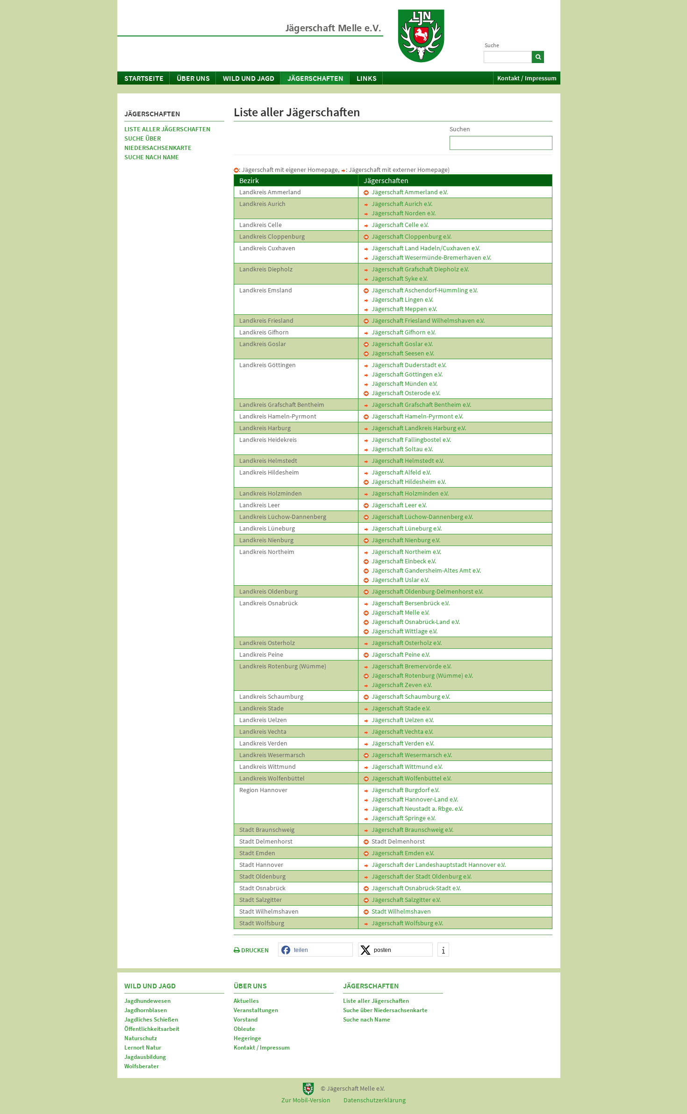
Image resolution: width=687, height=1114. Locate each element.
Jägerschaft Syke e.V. (398, 278)
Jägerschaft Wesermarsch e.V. (410, 755)
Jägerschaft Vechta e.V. (401, 731)
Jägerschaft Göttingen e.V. (406, 374)
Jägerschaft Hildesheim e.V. (407, 481)
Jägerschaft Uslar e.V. (399, 579)
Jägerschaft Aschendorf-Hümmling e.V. (423, 290)
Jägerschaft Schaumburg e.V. (409, 696)
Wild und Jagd (248, 78)
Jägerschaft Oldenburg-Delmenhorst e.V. (426, 591)
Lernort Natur (142, 1047)
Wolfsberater (141, 1066)
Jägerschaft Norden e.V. (402, 213)
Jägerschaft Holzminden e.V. (409, 493)
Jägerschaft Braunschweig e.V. (411, 829)
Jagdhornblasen (145, 1010)
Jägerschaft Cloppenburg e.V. (410, 236)
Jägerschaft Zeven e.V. (400, 685)
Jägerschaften (315, 78)
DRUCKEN (254, 950)
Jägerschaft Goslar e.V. (401, 344)
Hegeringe (247, 1038)
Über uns (193, 78)
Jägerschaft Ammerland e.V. (408, 192)
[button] (315, 950)
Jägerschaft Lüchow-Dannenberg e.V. (421, 516)
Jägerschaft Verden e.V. (401, 743)
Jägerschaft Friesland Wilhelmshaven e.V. (427, 320)
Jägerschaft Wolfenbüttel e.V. (410, 778)
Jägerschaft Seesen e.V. (401, 353)
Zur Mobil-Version (305, 1100)
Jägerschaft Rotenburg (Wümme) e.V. (421, 675)
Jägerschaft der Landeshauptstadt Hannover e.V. (437, 864)
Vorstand (246, 1019)
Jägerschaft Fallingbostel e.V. (410, 439)
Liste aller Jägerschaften (167, 129)
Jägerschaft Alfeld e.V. (400, 472)
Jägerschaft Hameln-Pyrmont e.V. (416, 416)
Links (367, 78)
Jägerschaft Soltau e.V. (401, 449)
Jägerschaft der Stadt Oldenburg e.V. (420, 876)
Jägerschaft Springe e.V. (402, 818)
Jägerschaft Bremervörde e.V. (410, 666)
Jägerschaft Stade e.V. (399, 708)
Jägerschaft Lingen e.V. (401, 299)
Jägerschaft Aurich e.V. (400, 203)
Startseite (144, 78)
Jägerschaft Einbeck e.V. (402, 561)
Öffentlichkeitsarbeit (151, 1029)
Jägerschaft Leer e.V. (398, 505)
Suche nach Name (151, 157)
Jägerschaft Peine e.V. (399, 654)
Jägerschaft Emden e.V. (401, 853)
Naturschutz (140, 1038)
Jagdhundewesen (147, 1001)
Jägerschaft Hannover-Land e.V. (413, 799)
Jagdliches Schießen (151, 1019)
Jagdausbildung (145, 1057)
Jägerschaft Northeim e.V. (405, 551)
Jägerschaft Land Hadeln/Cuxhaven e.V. (424, 248)
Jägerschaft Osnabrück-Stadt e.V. (415, 888)
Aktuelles (246, 1001)
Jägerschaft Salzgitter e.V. (405, 899)
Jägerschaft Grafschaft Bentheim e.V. (420, 404)
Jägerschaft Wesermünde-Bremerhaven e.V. (430, 257)
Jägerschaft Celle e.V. (399, 224)
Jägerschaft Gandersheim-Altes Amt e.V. (425, 570)
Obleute (244, 1029)
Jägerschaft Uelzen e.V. (401, 720)
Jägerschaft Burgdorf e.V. (404, 790)
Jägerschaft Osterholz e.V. (405, 643)
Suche (492, 45)
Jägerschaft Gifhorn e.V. (402, 332)
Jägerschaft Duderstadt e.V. (407, 365)
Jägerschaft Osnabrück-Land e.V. (414, 621)
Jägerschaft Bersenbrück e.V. (409, 603)
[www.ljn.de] (421, 36)
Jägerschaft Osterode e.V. (404, 393)
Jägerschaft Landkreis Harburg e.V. (417, 428)
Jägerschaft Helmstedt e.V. (406, 460)
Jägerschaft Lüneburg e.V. (405, 528)
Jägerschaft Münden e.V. (403, 383)
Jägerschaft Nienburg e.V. (404, 540)
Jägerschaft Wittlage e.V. (403, 631)
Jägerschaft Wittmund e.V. (406, 766)
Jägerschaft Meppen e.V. (403, 309)
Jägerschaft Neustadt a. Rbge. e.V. (416, 808)
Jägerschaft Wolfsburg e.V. (406, 923)
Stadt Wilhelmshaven (400, 911)
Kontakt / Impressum (527, 78)
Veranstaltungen (256, 1010)
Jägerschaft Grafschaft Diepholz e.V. (419, 269)
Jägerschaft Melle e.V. (399, 612)
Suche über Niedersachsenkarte (158, 143)
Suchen (460, 129)
